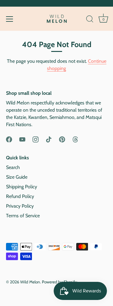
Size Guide (16, 177)
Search (13, 167)
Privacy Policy (20, 206)
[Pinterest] (62, 139)
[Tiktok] (49, 139)
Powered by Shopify (59, 281)
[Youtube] (22, 139)
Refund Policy (20, 196)
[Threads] (75, 139)
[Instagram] (36, 139)
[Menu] (9, 19)
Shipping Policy (21, 187)
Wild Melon (30, 281)
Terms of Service (23, 215)
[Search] (89, 20)
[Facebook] (9, 139)
